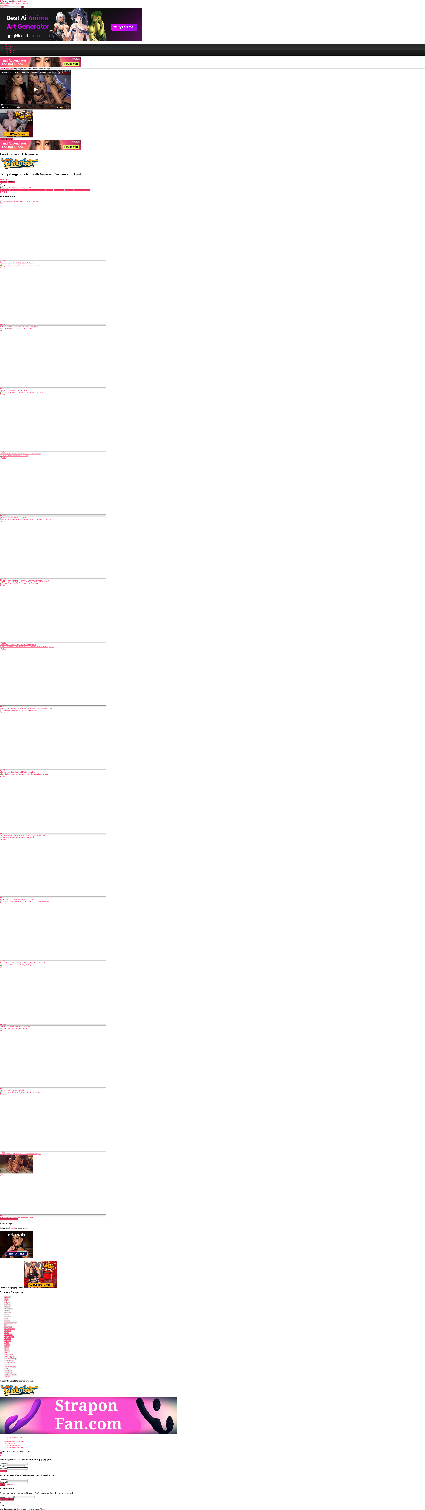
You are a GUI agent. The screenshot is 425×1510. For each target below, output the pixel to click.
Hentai (6, 1333)
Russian (7, 1364)
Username (3, 1464)
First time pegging (10, 1323)
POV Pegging (9, 1357)
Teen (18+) (8, 1370)
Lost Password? (11, 1484)
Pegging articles (9, 1443)
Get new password (7, 1499)
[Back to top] (1, 1453)
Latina (6, 1343)
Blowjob (50, 190)
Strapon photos (9, 50)
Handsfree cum (9, 1329)
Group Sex (9, 69)
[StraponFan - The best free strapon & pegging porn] (16, 5)
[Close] (0, 1455)
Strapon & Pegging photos (13, 1447)
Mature (6, 1347)
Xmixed (7, 1376)
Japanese (7, 1341)
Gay (5, 1325)
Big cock (42, 190)
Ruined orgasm (9, 1363)
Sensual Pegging (10, 1366)
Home (6, 45)
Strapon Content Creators (13, 1445)
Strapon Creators (10, 52)
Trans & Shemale (10, 1374)
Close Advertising (6, 139)
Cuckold (7, 1311)
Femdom (7, 1317)
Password (3, 1468)
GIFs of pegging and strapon (14, 1441)
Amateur (7, 1297)
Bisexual (7, 1305)
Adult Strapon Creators (17, 188)
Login (15, 1)
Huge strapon (9, 1337)
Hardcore (7, 1331)
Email (2, 1466)
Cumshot (7, 1313)
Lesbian (24, 190)
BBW (6, 1301)
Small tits (87, 190)
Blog (6, 54)
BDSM (7, 1303)
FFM (6, 1319)
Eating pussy (59, 190)
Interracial (15, 190)
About (4, 182)
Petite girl (78, 190)
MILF (6, 1349)
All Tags (7, 48)
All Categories (9, 47)
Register (23, 1)
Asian (6, 1299)
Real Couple (8, 1361)
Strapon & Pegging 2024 (13, 1437)
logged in (12, 1228)
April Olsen (30, 188)
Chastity (7, 1307)
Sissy (6, 1368)
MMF (6, 1353)
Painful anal (8, 1355)
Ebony (6, 1315)
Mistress (7, 1351)
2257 (6, 1439)
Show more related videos (9, 1219)
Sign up (3, 1471)
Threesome (33, 190)
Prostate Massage (10, 1359)
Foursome (69, 190)
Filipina (7, 1321)
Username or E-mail (7, 1497)
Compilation (8, 1309)
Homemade (8, 1335)
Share (12, 182)
